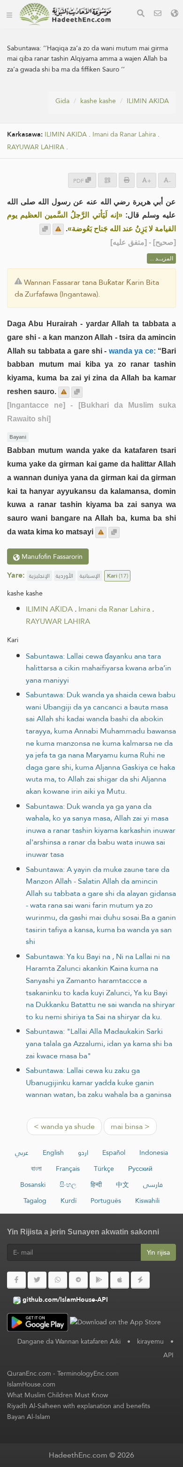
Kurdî (68, 1200)
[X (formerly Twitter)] (37, 1280)
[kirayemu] (157, 14)
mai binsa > (130, 1126)
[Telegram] (78, 1280)
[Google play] (99, 1280)
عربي (22, 1152)
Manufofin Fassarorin (51, 556)
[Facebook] (16, 1280)
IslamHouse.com (31, 1384)
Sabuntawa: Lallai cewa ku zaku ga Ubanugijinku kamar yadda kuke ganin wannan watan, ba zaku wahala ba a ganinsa (98, 1082)
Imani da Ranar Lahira (124, 134)
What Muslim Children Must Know (57, 1395)
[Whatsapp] (57, 1280)
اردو (83, 1152)
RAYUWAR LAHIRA (35, 147)
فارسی (153, 1184)
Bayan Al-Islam (28, 1417)
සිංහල (68, 1184)
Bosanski (33, 1184)
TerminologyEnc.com (88, 1373)
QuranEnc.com (29, 1373)
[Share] (107, 180)
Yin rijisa (158, 1252)
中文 (122, 1184)
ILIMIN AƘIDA (148, 101)
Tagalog (34, 1200)
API (168, 1355)
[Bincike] (140, 14)
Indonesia (153, 1152)
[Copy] (45, 229)
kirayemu (150, 1341)
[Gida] (9, 14)
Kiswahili (147, 1200)
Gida (62, 101)
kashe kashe (98, 101)
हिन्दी (96, 1184)
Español (113, 1152)
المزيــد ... (161, 258)
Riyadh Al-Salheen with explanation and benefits (78, 1406)
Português (106, 1200)
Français (68, 1168)
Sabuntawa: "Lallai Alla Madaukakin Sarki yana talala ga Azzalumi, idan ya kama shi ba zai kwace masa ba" (99, 1043)
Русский (140, 1168)
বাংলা (36, 1168)
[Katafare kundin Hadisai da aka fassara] (65, 14)
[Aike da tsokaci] (58, 229)
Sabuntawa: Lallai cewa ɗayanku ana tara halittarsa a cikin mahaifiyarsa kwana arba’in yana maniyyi (98, 668)
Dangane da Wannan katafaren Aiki (69, 1341)
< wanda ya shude (64, 1126)
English (53, 1152)
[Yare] (174, 14)
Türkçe (104, 1168)
